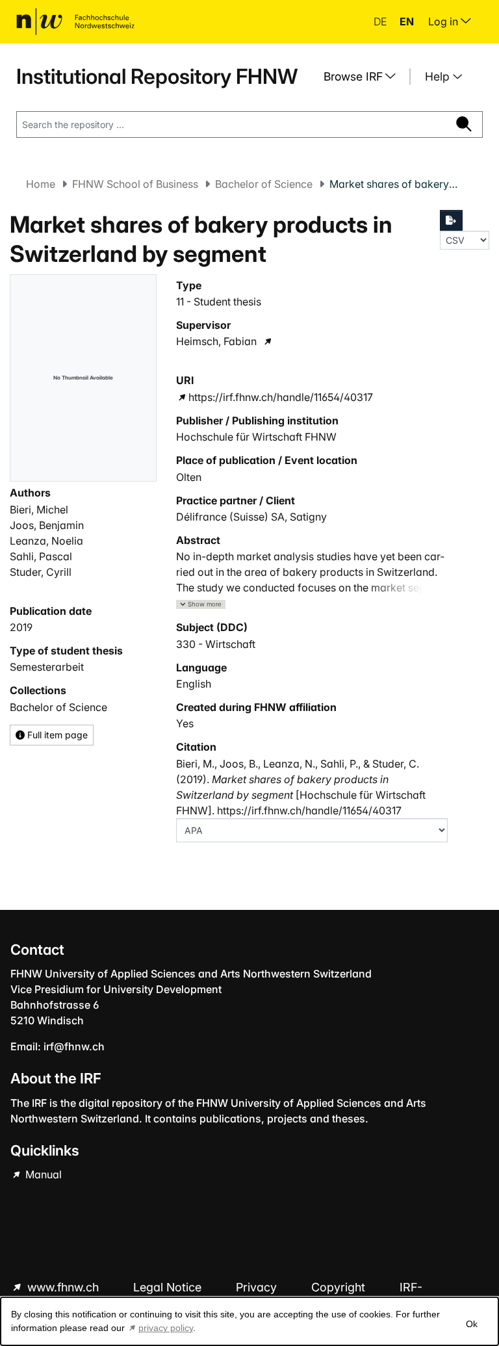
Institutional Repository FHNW (157, 76)
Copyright (339, 1287)
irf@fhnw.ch (74, 1046)
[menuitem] (364, 76)
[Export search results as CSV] (451, 220)
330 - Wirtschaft (215, 644)
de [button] (381, 21)
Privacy (258, 1287)
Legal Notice (169, 1287)
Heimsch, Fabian (216, 341)
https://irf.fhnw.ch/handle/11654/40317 (280, 397)
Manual (42, 1174)
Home (40, 183)
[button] (200, 605)
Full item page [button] (56, 734)
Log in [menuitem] (444, 21)
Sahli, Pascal (41, 556)
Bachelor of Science (264, 183)
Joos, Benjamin (47, 525)
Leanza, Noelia (46, 540)
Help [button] (439, 76)
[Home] (75, 21)
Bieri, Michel (39, 509)
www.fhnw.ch (63, 1287)
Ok (472, 1324)
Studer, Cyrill (40, 571)
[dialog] (249, 1321)
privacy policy (165, 1328)
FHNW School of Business (135, 183)
